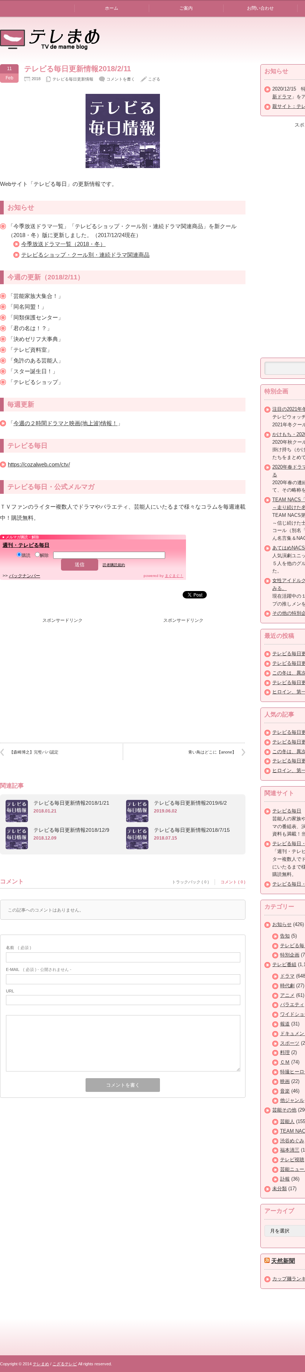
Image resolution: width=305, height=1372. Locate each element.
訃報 (285, 1179)
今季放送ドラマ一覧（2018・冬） (63, 244)
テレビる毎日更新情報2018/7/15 (192, 830)
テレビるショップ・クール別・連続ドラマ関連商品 (85, 255)
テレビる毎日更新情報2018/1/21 (71, 803)
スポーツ (289, 1043)
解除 (44, 555)
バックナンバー (24, 575)
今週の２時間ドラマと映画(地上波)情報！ (65, 423)
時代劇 (287, 985)
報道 (285, 1024)
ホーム (111, 8)
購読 (26, 555)
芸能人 (287, 1121)
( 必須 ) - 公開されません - (38, 969)
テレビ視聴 (292, 1159)
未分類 (279, 1188)
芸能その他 (284, 1110)
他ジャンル (292, 1100)
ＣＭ (285, 1062)
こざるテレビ (64, 1364)
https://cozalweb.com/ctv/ (39, 464)
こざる (154, 79)
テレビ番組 (284, 964)
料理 (285, 1052)
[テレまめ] (50, 47)
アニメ (287, 995)
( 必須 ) (18, 947)
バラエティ (292, 1004)
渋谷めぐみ (292, 1140)
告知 (285, 936)
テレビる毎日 (286, 811)
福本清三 (289, 1150)
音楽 (285, 1091)
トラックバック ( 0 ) (190, 882)
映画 (285, 1081)
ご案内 (186, 8)
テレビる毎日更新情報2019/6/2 (190, 803)
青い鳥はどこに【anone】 (212, 752)
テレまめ (41, 1364)
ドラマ (287, 976)
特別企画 (289, 955)
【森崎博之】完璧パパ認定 (33, 752)
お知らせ (282, 924)
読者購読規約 (114, 565)
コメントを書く (120, 79)
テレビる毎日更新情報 (72, 79)
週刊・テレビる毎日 (26, 545)
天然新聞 (283, 1261)
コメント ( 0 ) (233, 882)
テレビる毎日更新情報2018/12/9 (71, 830)
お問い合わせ (260, 8)
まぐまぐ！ (174, 576)
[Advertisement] (62, 673)
